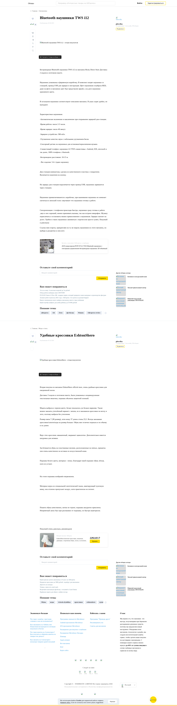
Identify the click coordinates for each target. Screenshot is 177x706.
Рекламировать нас (96, 622)
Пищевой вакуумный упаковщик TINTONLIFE (136, 299)
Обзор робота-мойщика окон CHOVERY (52, 293)
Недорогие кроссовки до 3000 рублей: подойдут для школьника (59, 582)
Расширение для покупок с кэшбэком (73, 629)
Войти (139, 3)
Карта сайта (64, 650)
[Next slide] (105, 312)
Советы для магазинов (98, 626)
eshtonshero (91, 602)
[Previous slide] (42, 312)
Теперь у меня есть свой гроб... (49, 587)
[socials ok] (85, 673)
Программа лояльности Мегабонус (72, 619)
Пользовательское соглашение (75, 687)
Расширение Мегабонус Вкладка (71, 633)
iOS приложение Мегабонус (70, 626)
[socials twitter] (91, 673)
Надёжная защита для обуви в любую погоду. (54, 592)
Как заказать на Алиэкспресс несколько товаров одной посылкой (42, 641)
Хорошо (112, 701)
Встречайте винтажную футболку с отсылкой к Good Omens (58, 589)
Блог (61, 647)
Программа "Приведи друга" (100, 619)
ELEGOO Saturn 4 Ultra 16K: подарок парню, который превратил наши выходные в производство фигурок (73, 295)
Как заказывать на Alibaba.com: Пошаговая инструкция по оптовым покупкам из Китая (42, 627)
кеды (52, 602)
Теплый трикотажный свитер (137, 287)
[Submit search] (113, 3)
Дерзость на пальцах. (46, 584)
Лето (60, 313)
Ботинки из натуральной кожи (137, 276)
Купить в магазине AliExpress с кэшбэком (75, 243)
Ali (53, 313)
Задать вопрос (65, 640)
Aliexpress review (94, 313)
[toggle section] (45, 648)
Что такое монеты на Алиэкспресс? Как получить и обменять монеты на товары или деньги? (43, 634)
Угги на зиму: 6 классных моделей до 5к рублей (55, 290)
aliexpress (44, 313)
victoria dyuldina (64, 602)
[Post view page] (121, 280)
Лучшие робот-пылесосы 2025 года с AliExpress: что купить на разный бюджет (64, 297)
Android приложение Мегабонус (71, 622)
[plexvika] (120, 19)
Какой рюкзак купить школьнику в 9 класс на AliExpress (57, 580)
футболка (70, 313)
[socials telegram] (96, 673)
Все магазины (65, 643)
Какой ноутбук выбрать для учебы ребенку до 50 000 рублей (58, 302)
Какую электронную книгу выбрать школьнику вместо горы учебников (62, 300)
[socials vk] (80, 673)
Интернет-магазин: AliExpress (64, 536)
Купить (94, 541)
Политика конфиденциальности (101, 687)
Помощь (63, 636)
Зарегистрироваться (156, 3)
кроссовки (79, 602)
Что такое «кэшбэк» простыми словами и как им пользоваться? (41, 620)
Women (81, 313)
